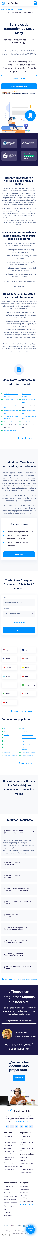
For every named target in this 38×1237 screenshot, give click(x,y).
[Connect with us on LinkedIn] (16, 1126)
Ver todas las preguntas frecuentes (19, 979)
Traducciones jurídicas (11, 1163)
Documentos (24, 1157)
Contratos (6, 744)
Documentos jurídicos (27, 755)
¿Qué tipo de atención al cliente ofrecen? (17, 968)
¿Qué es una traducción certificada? (14, 863)
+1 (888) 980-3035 (27, 1204)
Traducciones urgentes (27, 1169)
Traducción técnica (26, 1173)
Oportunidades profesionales (24, 1191)
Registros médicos (26, 741)
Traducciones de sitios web (26, 1165)
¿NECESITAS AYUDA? (30, 1229)
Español (4, 1235)
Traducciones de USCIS (25, 1138)
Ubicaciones (24, 1186)
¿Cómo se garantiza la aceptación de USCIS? (13, 955)
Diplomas (24, 728)
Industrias (23, 1176)
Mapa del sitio (8, 1216)
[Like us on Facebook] (31, 1126)
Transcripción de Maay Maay (11, 399)
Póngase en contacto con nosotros (19, 1021)
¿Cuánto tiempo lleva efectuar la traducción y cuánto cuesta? (17, 889)
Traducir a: (6, 608)
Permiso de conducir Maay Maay (28, 401)
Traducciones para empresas (9, 1171)
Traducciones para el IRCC (26, 1143)
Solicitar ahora (19, 554)
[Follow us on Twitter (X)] (12, 1126)
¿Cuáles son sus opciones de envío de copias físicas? (16, 928)
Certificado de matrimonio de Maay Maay (11, 417)
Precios (6, 1189)
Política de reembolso (10, 1193)
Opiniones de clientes (10, 1202)
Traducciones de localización (9, 1158)
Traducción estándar (10, 1142)
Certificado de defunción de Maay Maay (29, 417)
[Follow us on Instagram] (7, 1126)
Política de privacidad (26, 1201)
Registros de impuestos (27, 744)
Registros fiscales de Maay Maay (28, 412)
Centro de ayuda (9, 1206)
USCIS (5, 741)
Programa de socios (10, 1199)
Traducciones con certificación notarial (10, 1153)
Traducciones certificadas (8, 1138)
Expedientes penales (9, 731)
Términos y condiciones (23, 1197)
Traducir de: (6, 597)
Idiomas (19, 10)
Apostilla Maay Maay (27, 421)
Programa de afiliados (10, 1196)
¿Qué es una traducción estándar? (14, 876)
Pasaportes (7, 752)
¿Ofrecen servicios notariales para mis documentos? (16, 941)
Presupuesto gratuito (19, 78)
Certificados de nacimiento (11, 728)
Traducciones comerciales (8, 1147)
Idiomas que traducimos (23, 711)
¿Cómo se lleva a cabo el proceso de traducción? (14, 832)
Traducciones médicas (11, 1166)
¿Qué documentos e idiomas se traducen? (17, 902)
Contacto (7, 1212)
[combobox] (6, 1235)
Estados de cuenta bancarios (26, 748)
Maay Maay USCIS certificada (26, 395)
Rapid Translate (7, 10)
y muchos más (26, 438)
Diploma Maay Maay (9, 421)
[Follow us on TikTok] (21, 1126)
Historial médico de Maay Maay (10, 406)
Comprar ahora (19, 630)
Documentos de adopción (10, 755)
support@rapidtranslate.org (20, 1121)
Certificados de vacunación (29, 738)
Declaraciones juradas (27, 735)
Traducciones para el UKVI (26, 1149)
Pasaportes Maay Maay (10, 430)
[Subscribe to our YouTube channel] (26, 1126)
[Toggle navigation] (35, 3)
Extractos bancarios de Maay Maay (11, 412)
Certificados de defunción (28, 752)
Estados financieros (27, 731)
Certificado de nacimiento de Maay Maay (11, 395)
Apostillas (6, 735)
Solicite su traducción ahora (19, 86)
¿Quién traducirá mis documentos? (12, 915)
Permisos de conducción (10, 747)
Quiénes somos (8, 1186)
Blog (5, 1209)
